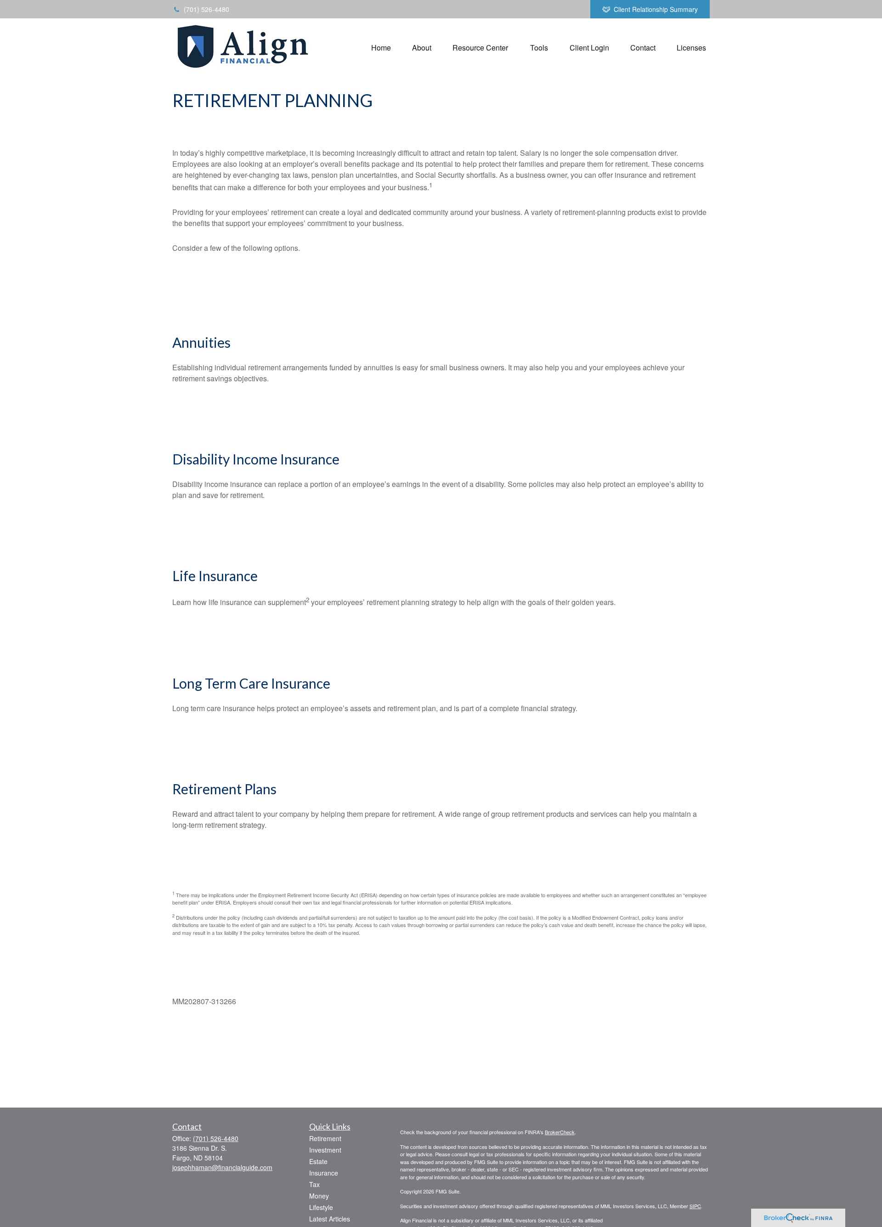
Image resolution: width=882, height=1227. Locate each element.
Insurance (323, 1172)
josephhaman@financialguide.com (222, 1167)
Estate (318, 1161)
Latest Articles (329, 1218)
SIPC (695, 1206)
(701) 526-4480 (206, 9)
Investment (325, 1149)
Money (319, 1195)
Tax (314, 1184)
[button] (381, 47)
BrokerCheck (560, 1132)
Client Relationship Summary (656, 9)
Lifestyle (321, 1207)
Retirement (325, 1138)
